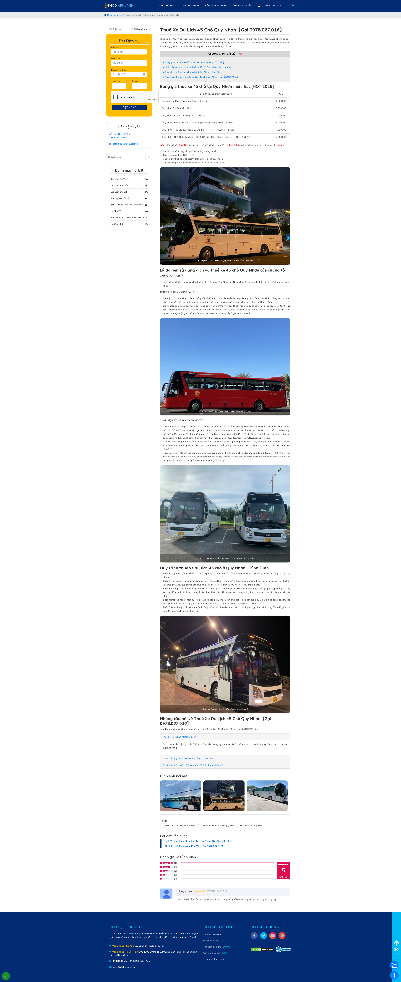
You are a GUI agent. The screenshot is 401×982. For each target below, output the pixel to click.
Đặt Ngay (129, 107)
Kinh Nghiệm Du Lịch (121, 198)
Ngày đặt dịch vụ (118, 70)
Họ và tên (115, 47)
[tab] (225, 737)
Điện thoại (115, 58)
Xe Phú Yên (116, 211)
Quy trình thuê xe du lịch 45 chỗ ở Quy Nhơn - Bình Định (193, 72)
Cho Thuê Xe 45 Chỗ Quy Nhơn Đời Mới (179, 826)
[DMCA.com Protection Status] (262, 949)
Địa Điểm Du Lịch (119, 191)
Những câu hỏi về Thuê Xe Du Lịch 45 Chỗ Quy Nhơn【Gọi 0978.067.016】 (202, 76)
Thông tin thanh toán (213, 959)
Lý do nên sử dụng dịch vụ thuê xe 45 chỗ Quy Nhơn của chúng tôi (198, 67)
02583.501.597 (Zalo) (272, 5)
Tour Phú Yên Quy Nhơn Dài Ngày (127, 217)
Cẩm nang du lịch (215, 5)
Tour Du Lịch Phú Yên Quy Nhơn (127, 204)
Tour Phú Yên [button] (166, 5)
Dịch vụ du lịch (190, 5)
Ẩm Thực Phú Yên (119, 185)
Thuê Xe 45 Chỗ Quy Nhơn (251, 826)
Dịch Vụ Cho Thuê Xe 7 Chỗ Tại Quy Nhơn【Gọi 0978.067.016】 (200, 841)
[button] (179, 736)
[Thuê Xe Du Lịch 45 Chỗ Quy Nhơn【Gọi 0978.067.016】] (180, 796)
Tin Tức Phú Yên (119, 179)
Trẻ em (135, 81)
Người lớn (116, 81)
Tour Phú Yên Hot (212, 934)
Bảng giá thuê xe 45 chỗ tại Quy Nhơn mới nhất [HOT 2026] (194, 62)
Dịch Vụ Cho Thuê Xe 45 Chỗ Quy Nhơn (217, 826)
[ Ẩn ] (240, 53)
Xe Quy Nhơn (117, 224)
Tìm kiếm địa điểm (242, 5)
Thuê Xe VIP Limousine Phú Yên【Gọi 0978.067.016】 (194, 846)
